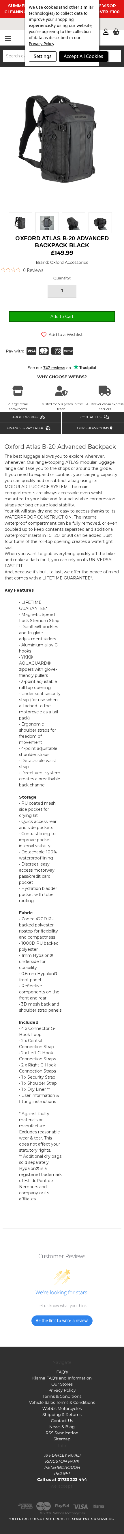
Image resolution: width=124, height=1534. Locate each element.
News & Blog (62, 1426)
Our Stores (62, 1384)
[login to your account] (105, 32)
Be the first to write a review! (62, 1320)
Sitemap (62, 1439)
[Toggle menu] (8, 38)
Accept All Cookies (83, 56)
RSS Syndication (62, 1432)
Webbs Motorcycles (62, 1408)
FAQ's (61, 1372)
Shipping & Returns (62, 1414)
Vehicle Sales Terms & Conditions (62, 1402)
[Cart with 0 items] (116, 32)
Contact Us (62, 1420)
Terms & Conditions (61, 1396)
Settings (43, 56)
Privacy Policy (62, 1390)
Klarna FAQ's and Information (62, 1378)
